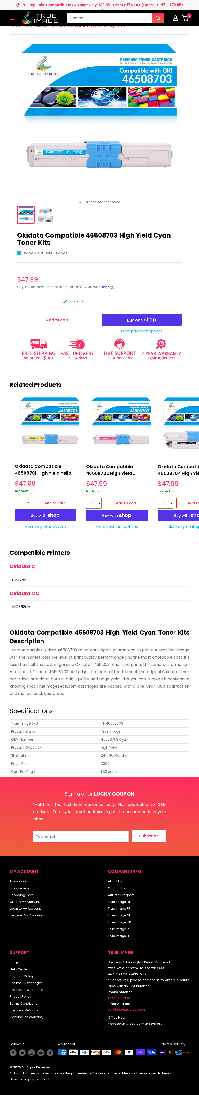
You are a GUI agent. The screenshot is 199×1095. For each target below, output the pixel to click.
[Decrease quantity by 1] (22, 302)
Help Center (19, 969)
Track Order (19, 881)
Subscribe (149, 836)
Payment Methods (24, 1010)
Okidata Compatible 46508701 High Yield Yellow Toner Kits (45, 470)
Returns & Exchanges (26, 983)
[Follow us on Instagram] (31, 1052)
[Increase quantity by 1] (53, 302)
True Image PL (119, 929)
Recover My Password (27, 915)
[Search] (158, 18)
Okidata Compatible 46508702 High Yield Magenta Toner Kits (109, 470)
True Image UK (119, 922)
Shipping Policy (21, 976)
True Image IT (118, 936)
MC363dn (21, 607)
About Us (115, 881)
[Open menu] (12, 18)
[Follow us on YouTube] (40, 1052)
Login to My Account (25, 908)
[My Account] (175, 18)
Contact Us (116, 888)
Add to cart (57, 320)
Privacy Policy (20, 996)
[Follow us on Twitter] (22, 1052)
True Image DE (119, 901)
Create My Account (25, 901)
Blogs (14, 962)
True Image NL (119, 915)
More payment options (142, 330)
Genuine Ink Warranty (26, 1017)
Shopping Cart (21, 895)
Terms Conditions (23, 1003)
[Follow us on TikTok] (50, 1052)
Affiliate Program (121, 895)
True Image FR (119, 908)
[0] (185, 18)
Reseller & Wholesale (26, 989)
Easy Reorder (20, 888)
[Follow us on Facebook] (13, 1052)
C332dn (19, 580)
